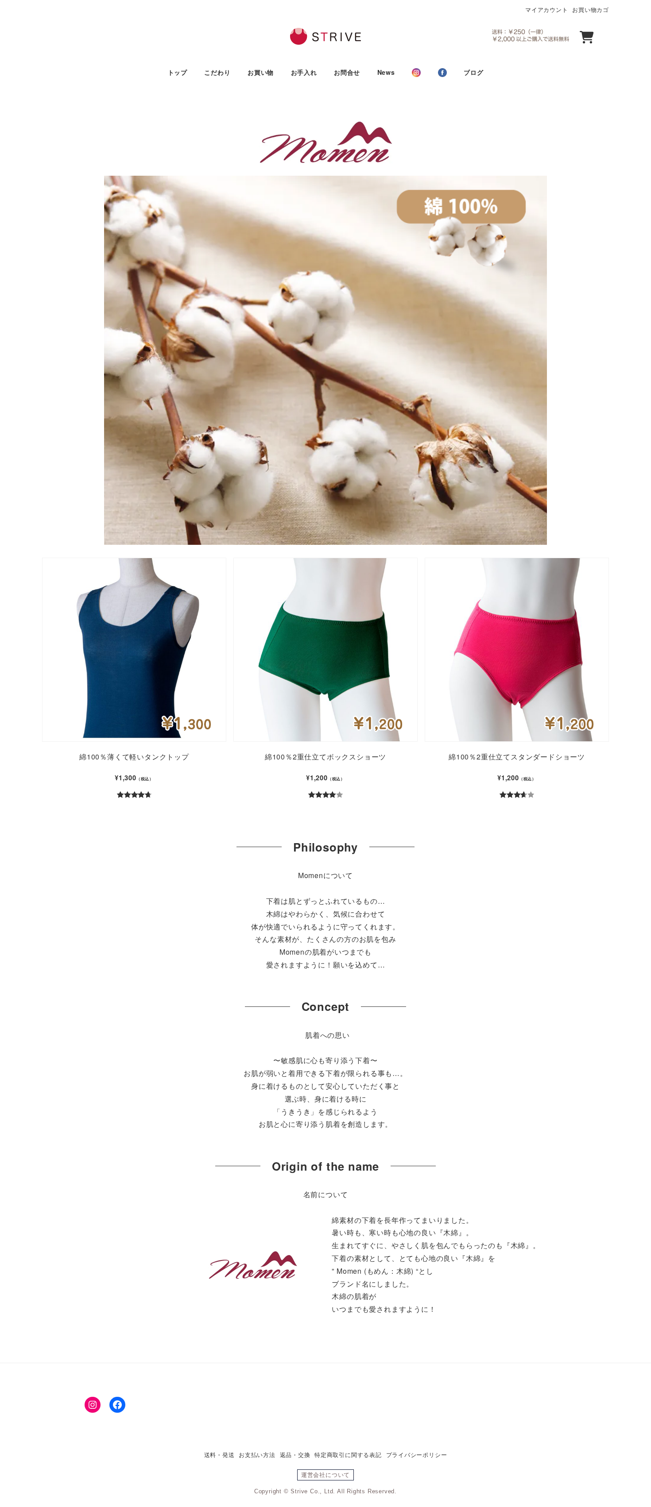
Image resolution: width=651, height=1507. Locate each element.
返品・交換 (295, 1454)
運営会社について (325, 1475)
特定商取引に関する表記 (348, 1454)
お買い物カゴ (590, 9)
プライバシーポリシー (416, 1454)
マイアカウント (546, 9)
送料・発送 (219, 1454)
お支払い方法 (257, 1454)
